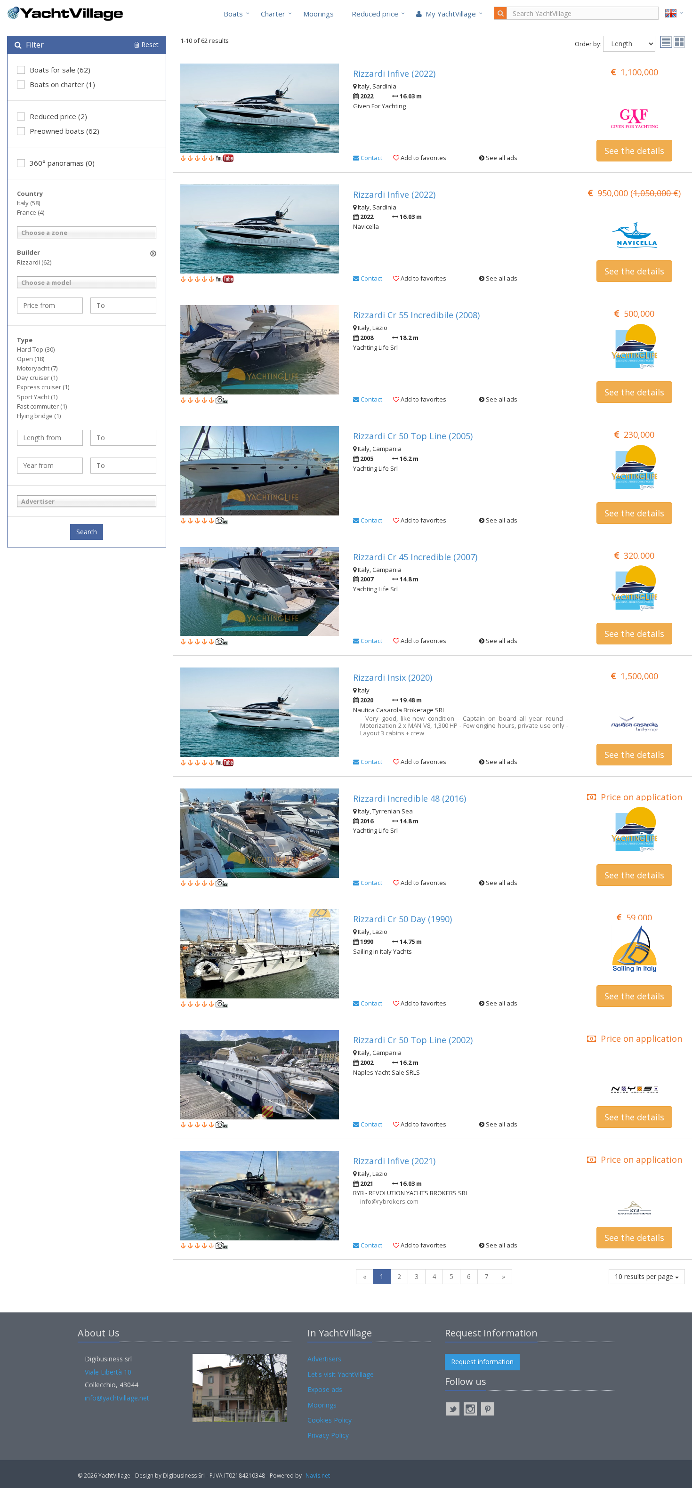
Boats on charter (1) (62, 84)
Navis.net (318, 1476)
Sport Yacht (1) (37, 397)
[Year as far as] (123, 466)
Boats (233, 13)
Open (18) (30, 358)
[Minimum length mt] (50, 438)
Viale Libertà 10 (108, 1371)
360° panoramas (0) (62, 163)
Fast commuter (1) (42, 406)
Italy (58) (28, 203)
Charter (273, 13)
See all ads (500, 157)
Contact (370, 157)
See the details (634, 150)
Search (86, 531)
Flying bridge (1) (39, 415)
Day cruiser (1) (37, 377)
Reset (149, 44)
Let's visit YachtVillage (340, 1374)
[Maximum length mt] (123, 438)
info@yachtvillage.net (117, 1397)
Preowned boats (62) (64, 131)
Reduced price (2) (58, 116)
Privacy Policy (328, 1435)
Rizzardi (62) (34, 262)
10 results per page (645, 1276)
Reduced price (375, 13)
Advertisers (324, 1358)
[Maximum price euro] (123, 306)
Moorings (318, 13)
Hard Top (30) (36, 349)
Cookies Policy (329, 1420)
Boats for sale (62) (60, 69)
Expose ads (324, 1389)
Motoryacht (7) (37, 368)
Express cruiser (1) (43, 387)
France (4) (30, 212)
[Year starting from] (50, 466)
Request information (482, 1361)
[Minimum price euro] (50, 306)
